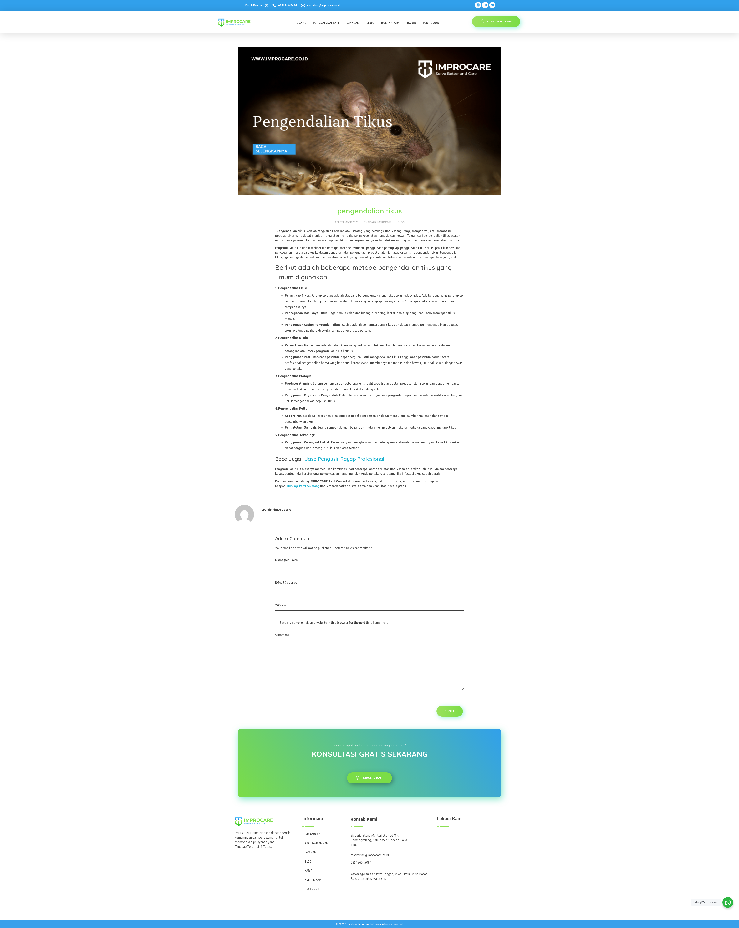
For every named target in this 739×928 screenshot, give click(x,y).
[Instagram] (485, 5)
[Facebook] (478, 5)
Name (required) (286, 560)
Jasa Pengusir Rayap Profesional (344, 459)
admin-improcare (380, 222)
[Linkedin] (492, 5)
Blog (401, 222)
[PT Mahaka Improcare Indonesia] (237, 22)
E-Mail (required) (286, 582)
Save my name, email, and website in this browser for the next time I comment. (334, 622)
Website (280, 604)
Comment (282, 634)
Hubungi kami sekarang (303, 486)
